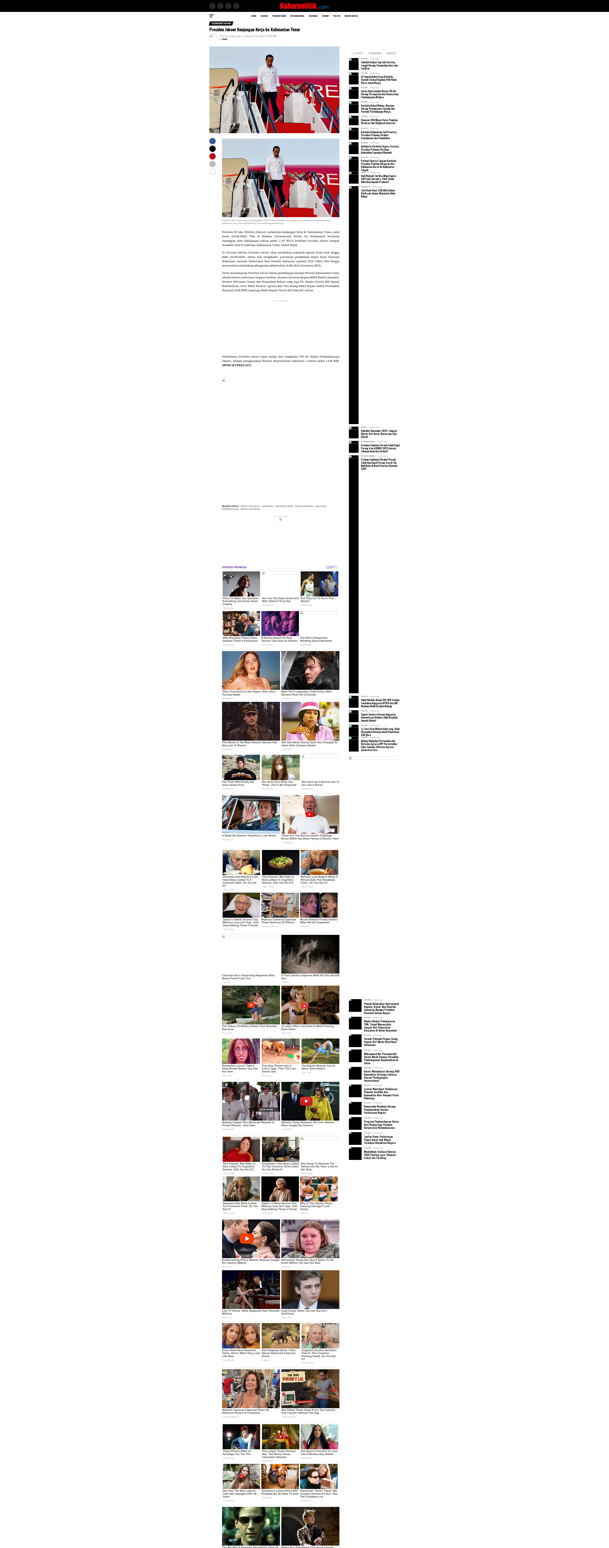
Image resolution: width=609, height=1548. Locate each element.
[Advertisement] (280, 325)
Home (253, 15)
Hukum (325, 15)
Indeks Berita (351, 15)
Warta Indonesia (251, 509)
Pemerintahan (279, 15)
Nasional (313, 15)
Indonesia (268, 506)
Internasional (297, 15)
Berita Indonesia (251, 506)
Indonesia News (284, 506)
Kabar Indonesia (305, 506)
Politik (336, 15)
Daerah (264, 15)
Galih (224, 39)
